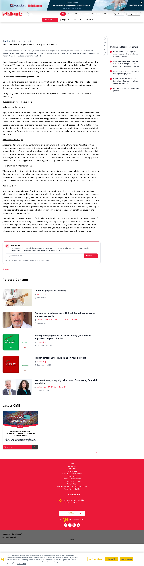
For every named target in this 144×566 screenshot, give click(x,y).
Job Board (72, 476)
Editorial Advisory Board (72, 474)
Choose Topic (48, 20)
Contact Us (72, 469)
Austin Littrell (41, 294)
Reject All (111, 559)
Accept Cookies (126, 559)
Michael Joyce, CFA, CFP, (45, 387)
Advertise (72, 466)
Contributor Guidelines (72, 481)
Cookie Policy (21, 564)
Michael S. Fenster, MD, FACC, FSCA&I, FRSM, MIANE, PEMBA (58, 320)
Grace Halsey (41, 342)
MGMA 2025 (89, 20)
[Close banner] (141, 2)
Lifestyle (6, 269)
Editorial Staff (72, 471)
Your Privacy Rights (72, 489)
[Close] (140, 559)
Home (72, 539)
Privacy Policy (72, 484)
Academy (87, 14)
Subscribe (89, 256)
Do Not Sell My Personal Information (72, 486)
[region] (72, 559)
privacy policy (45, 260)
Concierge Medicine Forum (76, 20)
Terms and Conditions (72, 479)
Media (77, 14)
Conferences (96, 14)
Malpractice (98, 20)
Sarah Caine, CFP (60, 387)
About (72, 463)
